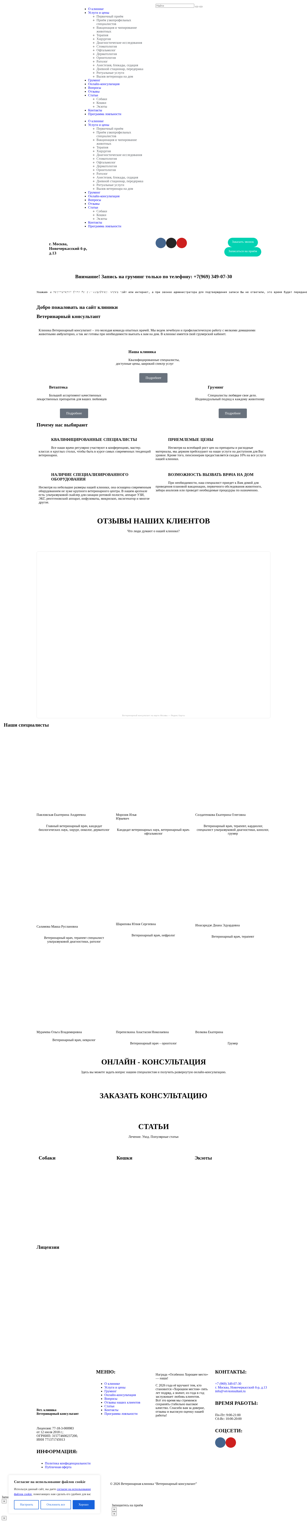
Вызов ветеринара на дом (114, 76)
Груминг (94, 80)
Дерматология (106, 54)
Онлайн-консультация (103, 84)
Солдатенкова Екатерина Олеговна (220, 814)
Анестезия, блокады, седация (117, 65)
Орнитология (106, 57)
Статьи (93, 95)
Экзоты (101, 106)
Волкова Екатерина (209, 1032)
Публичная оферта (58, 1467)
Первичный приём (109, 16)
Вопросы (94, 87)
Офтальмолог (106, 50)
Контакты (95, 110)
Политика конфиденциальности (68, 1463)
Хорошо (84, 1504)
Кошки (101, 102)
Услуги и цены (98, 12)
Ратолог (102, 61)
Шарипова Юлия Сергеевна (136, 924)
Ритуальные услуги (110, 72)
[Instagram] (171, 243)
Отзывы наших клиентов (122, 1402)
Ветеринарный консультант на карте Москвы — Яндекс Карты (153, 715)
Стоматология (106, 46)
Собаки (101, 99)
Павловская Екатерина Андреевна (61, 814)
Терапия (102, 35)
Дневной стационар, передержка (119, 69)
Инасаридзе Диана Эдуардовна (217, 925)
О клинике (96, 9)
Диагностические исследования (119, 42)
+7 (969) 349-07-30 (125, 244)
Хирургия (103, 39)
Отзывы (94, 91)
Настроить (26, 1504)
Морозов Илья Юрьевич (126, 816)
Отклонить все (56, 1504)
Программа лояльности (104, 114)
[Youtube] (181, 243)
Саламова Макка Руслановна (57, 926)
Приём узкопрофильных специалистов (113, 22)
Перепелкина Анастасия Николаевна (142, 1032)
